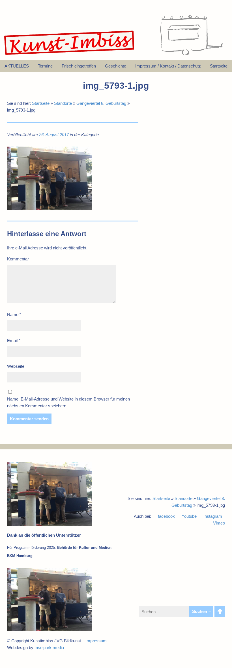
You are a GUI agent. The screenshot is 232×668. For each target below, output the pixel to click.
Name (14, 314)
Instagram (212, 516)
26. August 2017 (54, 134)
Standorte (63, 103)
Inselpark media (49, 647)
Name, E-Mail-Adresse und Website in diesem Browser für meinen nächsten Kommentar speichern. (68, 402)
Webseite (15, 366)
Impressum (96, 640)
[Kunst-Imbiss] (69, 55)
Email (13, 340)
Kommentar (18, 258)
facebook (166, 516)
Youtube (189, 516)
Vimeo (219, 523)
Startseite (41, 103)
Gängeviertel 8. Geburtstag (101, 103)
